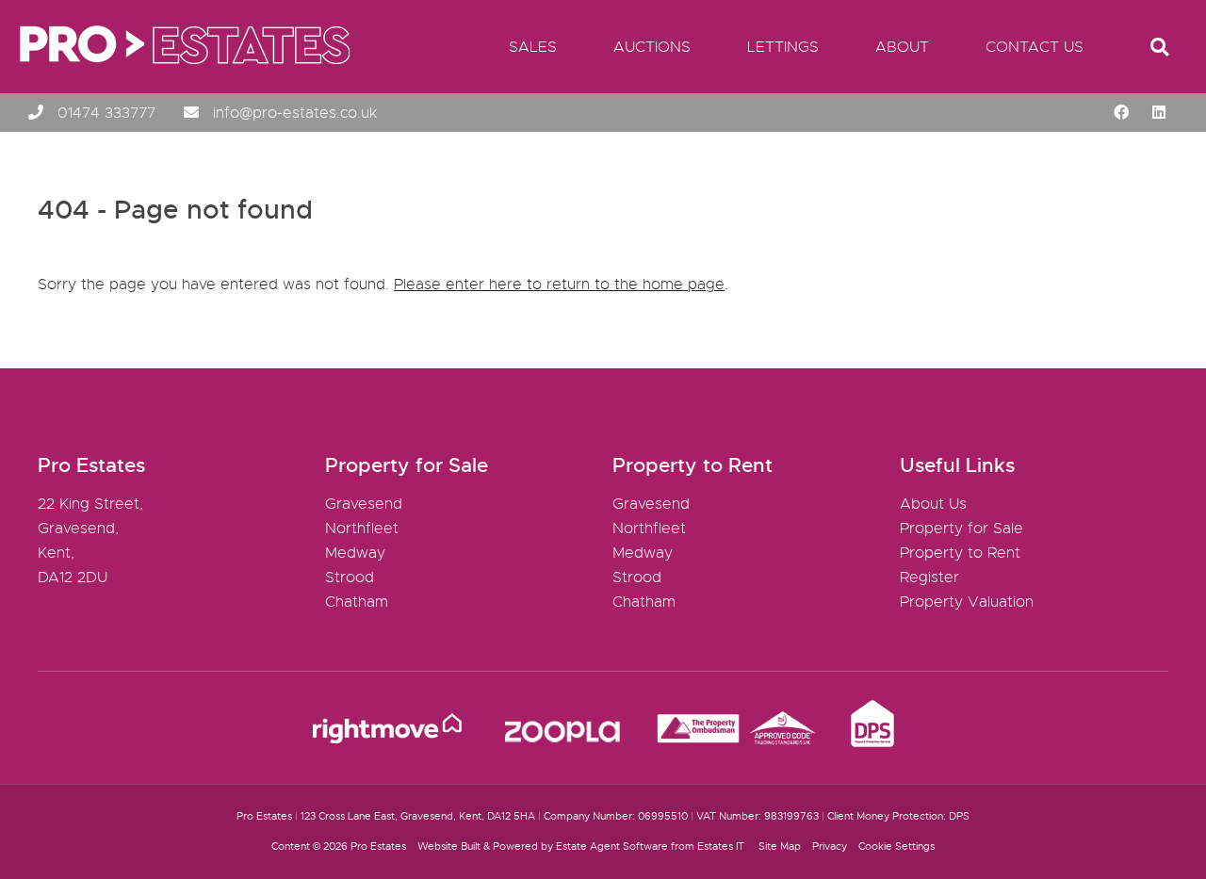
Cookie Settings (896, 846)
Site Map (779, 846)
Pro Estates (378, 846)
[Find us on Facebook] (1121, 113)
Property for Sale (961, 528)
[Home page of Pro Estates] (176, 80)
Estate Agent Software (612, 846)
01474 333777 (106, 113)
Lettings (783, 47)
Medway (355, 553)
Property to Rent (960, 553)
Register (929, 577)
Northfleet (362, 528)
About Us (933, 504)
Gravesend (363, 504)
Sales (533, 47)
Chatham (356, 602)
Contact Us (1035, 47)
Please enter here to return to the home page (559, 284)
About (902, 47)
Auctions (652, 47)
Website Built (449, 846)
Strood (349, 577)
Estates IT (720, 846)
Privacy (829, 846)
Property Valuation (967, 602)
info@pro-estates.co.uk (295, 113)
